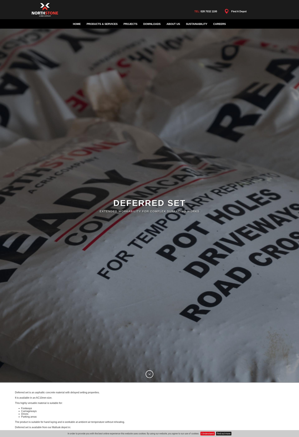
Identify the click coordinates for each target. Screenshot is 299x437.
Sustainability (196, 24)
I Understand (207, 433)
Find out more (223, 433)
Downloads (152, 24)
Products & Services (102, 24)
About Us (173, 24)
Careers (219, 24)
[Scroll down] (149, 375)
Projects (130, 24)
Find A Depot (239, 11)
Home (77, 24)
